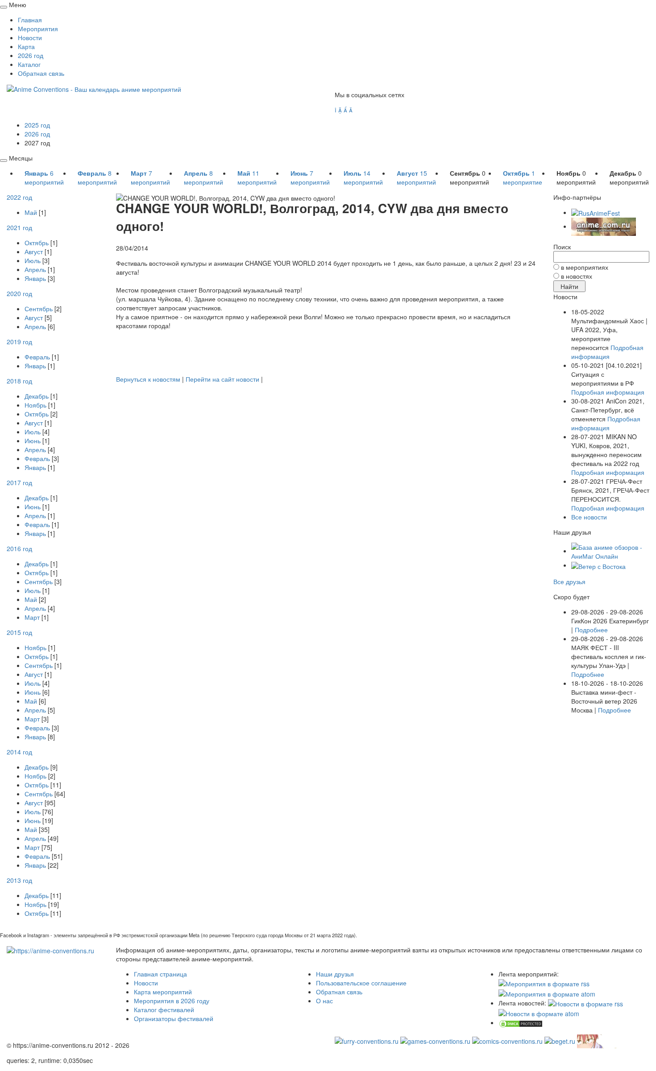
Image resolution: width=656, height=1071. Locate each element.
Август (34, 251)
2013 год (19, 880)
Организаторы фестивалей (173, 1018)
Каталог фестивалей (164, 1009)
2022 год (19, 197)
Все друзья (569, 581)
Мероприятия (38, 28)
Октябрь (37, 242)
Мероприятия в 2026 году (171, 1000)
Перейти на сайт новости (222, 379)
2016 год (19, 548)
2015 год (19, 632)
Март (32, 617)
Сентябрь (39, 308)
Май (31, 212)
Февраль (37, 356)
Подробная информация (607, 352)
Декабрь (37, 395)
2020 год (19, 293)
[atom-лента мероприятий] (546, 992)
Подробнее (591, 629)
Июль (33, 260)
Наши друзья (335, 973)
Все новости (589, 516)
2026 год (30, 55)
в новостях (576, 276)
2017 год (19, 482)
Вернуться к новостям (148, 379)
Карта (26, 46)
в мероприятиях (584, 267)
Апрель (35, 269)
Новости (30, 37)
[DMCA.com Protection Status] (520, 1022)
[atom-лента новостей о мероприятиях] (538, 1012)
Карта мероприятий (163, 991)
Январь (35, 278)
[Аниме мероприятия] (50, 949)
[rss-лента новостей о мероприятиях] (585, 1002)
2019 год (19, 341)
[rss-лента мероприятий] (544, 982)
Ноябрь (35, 404)
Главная (30, 19)
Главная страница (160, 973)
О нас (324, 1000)
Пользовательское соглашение (361, 982)
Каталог (29, 64)
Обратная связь (41, 73)
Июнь (33, 440)
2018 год (19, 380)
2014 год (19, 751)
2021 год (19, 227)
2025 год (37, 124)
